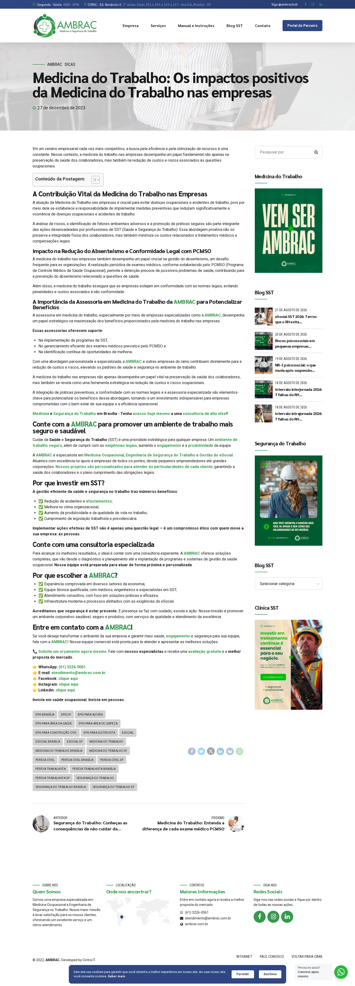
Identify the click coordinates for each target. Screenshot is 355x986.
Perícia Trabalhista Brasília (94, 769)
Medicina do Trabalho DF (108, 750)
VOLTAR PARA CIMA (306, 956)
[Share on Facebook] (192, 751)
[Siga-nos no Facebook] (260, 917)
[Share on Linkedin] (220, 751)
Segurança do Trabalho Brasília (61, 787)
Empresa (131, 25)
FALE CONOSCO (272, 956)
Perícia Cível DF (111, 760)
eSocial (128, 732)
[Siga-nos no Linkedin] (287, 917)
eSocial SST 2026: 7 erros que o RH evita (296, 319)
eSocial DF (75, 741)
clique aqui (68, 678)
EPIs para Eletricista (99, 732)
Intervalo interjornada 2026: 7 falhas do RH (298, 392)
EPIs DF (66, 714)
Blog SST (235, 25)
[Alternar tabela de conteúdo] (93, 180)
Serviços (158, 25)
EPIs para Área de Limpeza (98, 723)
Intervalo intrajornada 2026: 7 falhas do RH (298, 416)
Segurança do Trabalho (74, 413)
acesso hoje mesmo (151, 413)
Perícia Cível (45, 760)
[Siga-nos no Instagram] (273, 917)
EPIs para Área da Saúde (54, 723)
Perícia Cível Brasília (77, 760)
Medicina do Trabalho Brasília (59, 750)
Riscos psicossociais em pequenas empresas (295, 343)
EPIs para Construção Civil (56, 732)
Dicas (70, 64)
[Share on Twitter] (201, 751)
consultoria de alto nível (205, 413)
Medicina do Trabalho (106, 741)
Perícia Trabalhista (51, 769)
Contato (262, 25)
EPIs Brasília (45, 714)
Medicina (41, 413)
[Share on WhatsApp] (239, 751)
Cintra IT (89, 960)
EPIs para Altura (90, 714)
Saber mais (116, 976)
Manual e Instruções (196, 25)
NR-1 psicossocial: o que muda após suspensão (295, 367)
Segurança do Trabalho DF (113, 787)
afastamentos (99, 501)
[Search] (316, 152)
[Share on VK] (230, 751)
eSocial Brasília (48, 741)
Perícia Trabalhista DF (53, 778)
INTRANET (244, 956)
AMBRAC (54, 64)
